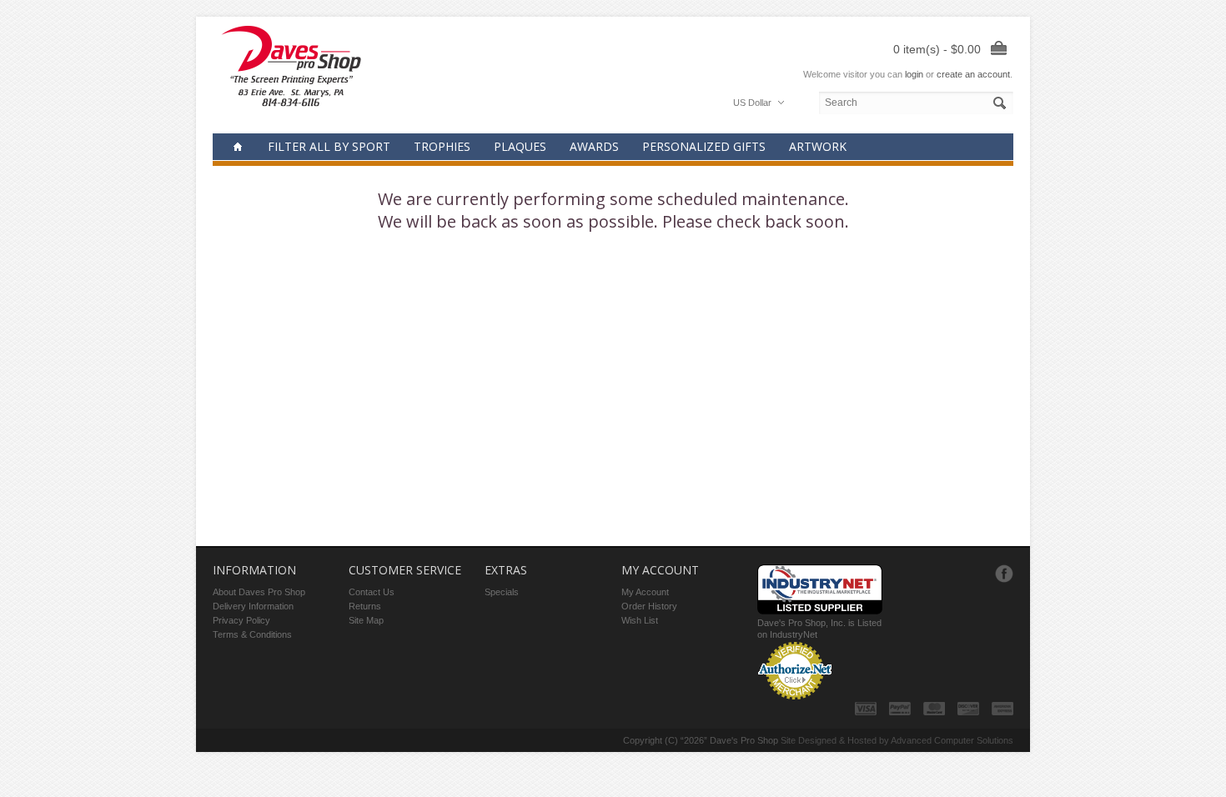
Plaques (520, 146)
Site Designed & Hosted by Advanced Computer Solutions (897, 740)
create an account (973, 74)
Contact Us (371, 592)
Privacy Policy (241, 620)
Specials (502, 592)
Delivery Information (253, 606)
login (914, 74)
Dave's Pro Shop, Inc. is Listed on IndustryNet (819, 628)
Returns (365, 606)
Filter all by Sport (329, 146)
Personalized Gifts (704, 146)
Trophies (442, 146)
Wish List (639, 620)
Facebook (1004, 573)
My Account (645, 592)
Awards (594, 146)
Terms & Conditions (252, 634)
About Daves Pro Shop (259, 592)
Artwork (818, 146)
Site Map (366, 620)
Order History (649, 606)
